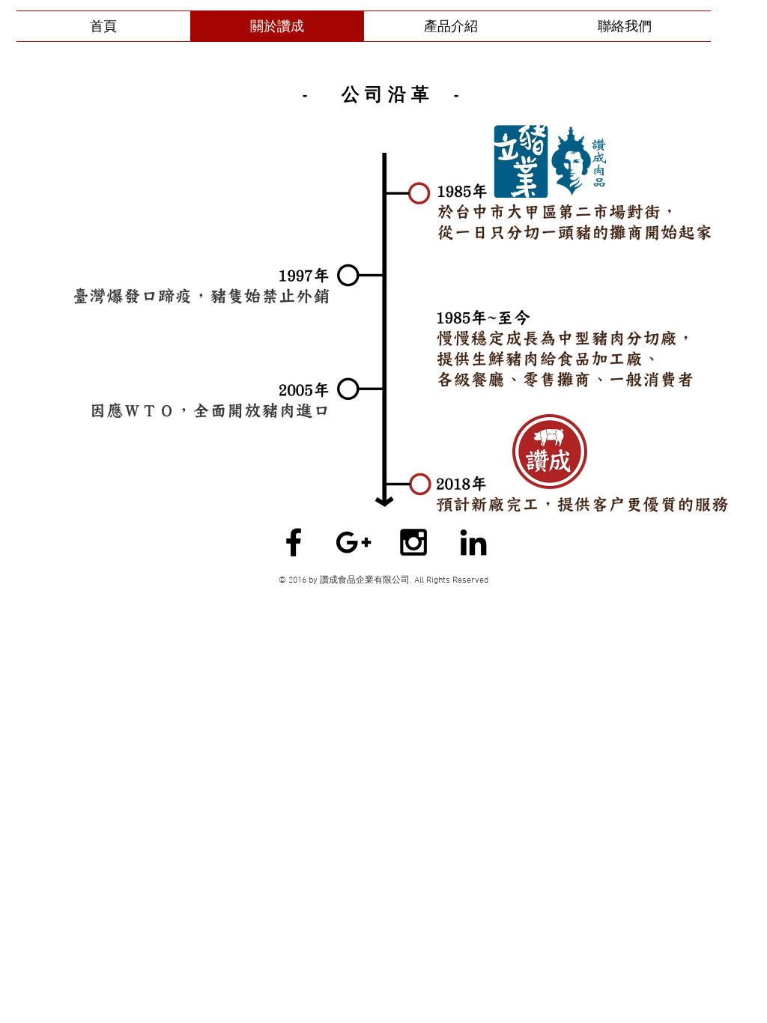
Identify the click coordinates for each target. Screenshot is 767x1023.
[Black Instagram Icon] (413, 542)
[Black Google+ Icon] (353, 542)
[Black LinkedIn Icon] (473, 542)
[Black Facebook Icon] (293, 542)
